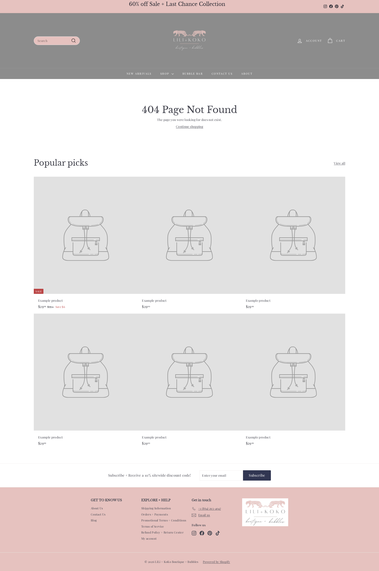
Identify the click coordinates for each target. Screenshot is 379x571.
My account (149, 538)
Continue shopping (189, 126)
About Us (97, 508)
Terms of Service (152, 526)
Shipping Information (156, 508)
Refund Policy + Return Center (162, 532)
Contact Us (98, 514)
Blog (94, 520)
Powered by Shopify (216, 562)
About (246, 73)
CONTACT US (222, 73)
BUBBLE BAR (192, 73)
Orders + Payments (154, 514)
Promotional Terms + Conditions (163, 520)
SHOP (165, 73)
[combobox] (57, 40)
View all (339, 163)
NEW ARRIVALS (139, 73)
